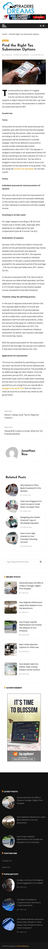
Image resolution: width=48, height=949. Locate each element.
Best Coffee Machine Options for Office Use (29, 646)
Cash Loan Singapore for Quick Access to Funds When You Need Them (31, 504)
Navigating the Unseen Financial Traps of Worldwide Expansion (30, 520)
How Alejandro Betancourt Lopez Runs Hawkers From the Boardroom (30, 605)
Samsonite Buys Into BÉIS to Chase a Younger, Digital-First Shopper (31, 586)
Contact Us (6, 861)
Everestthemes (22, 946)
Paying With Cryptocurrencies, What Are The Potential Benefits (23, 432)
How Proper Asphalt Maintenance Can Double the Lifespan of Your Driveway (30, 839)
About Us (6, 867)
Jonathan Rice (39, 54)
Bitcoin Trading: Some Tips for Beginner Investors (21, 416)
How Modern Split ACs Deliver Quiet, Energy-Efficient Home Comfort (29, 667)
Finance (5, 40)
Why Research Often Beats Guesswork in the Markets (30, 488)
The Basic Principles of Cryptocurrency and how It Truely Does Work (29, 902)
